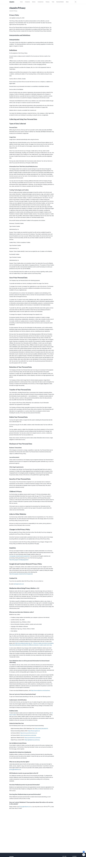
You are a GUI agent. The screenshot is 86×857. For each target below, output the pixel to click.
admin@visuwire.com (19, 584)
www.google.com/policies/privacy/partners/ (19, 556)
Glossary (47, 1)
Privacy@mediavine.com (25, 806)
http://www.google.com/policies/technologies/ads (21, 574)
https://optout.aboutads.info (41, 728)
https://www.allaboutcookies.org (22, 643)
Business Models (60, 1)
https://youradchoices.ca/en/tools (28, 735)
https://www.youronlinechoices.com (28, 733)
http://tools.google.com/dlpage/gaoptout (18, 559)
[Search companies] (75, 2)
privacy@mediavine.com (15, 769)
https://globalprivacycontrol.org (32, 739)
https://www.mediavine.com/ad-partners (40, 690)
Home (21, 1)
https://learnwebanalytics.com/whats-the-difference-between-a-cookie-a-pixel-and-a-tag (30, 645)
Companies (27, 1)
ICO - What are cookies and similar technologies (42, 643)
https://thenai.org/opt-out (34, 730)
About (67, 1)
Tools (53, 1)
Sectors (33, 1)
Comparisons (40, 1)
